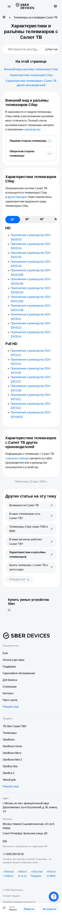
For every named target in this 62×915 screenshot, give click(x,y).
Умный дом (9, 779)
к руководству (31, 129)
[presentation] (31, 141)
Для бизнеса (10, 680)
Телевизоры (10, 732)
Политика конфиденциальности (19, 901)
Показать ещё (11, 706)
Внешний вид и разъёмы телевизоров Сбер (31, 69)
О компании (9, 686)
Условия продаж (11, 895)
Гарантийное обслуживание (19, 673)
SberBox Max (10, 766)
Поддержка (9, 666)
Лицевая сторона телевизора (28, 140)
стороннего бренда (17, 458)
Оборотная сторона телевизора (22, 153)
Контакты (8, 693)
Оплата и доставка (13, 659)
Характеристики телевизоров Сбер (31, 75)
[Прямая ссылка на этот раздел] (40, 105)
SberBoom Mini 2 (12, 759)
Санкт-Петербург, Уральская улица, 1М (25, 833)
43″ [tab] (42, 219)
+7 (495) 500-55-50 (13, 854)
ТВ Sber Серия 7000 (14, 726)
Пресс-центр (10, 700)
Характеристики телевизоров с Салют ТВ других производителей (31, 83)
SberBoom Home (12, 746)
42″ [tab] (27, 219)
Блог (5, 653)
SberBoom (9, 739)
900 (5, 841)
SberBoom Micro (12, 753)
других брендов (17, 197)
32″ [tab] (13, 219)
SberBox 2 (8, 773)
